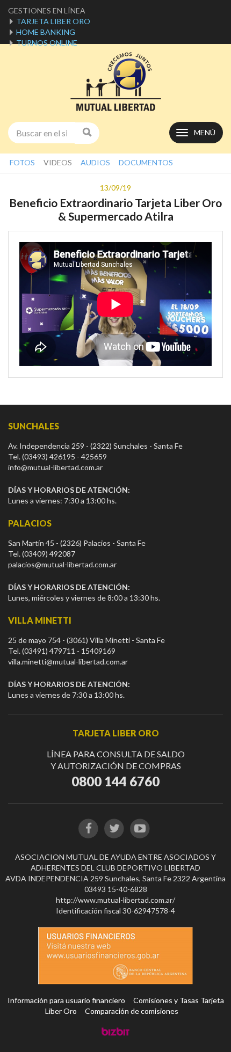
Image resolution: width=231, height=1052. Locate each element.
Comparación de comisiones (131, 1011)
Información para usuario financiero (66, 1000)
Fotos (22, 162)
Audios (95, 162)
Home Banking (45, 31)
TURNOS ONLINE (46, 42)
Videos (58, 162)
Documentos (146, 162)
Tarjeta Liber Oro (53, 21)
